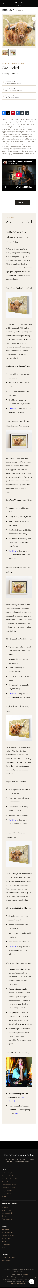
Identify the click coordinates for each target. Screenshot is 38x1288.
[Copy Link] (27, 113)
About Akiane (6, 1229)
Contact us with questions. (12, 97)
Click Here (12, 408)
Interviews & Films (8, 1232)
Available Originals (8, 1173)
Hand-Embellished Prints (10, 1179)
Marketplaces (6, 1238)
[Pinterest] (13, 113)
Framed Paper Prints (9, 1185)
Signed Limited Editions (10, 1176)
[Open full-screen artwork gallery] (34, 19)
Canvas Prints (6, 1182)
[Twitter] (8, 113)
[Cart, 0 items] (34, 3)
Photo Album (6, 1244)
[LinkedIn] (18, 113)
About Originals (7, 1213)
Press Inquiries (7, 1219)
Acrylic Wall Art (7, 1191)
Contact (4, 1216)
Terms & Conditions (8, 1258)
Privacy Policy (6, 1260)
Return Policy (6, 1210)
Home (4, 10)
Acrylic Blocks (6, 1194)
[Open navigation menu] (3, 3)
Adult (11, 10)
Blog (3, 1247)
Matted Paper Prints (8, 1188)
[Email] (22, 113)
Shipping (5, 1207)
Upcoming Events (8, 1235)
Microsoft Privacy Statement (19, 1283)
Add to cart (22, 202)
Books (4, 1197)
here (16, 1113)
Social (4, 1241)
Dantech (25, 1274)
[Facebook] (4, 113)
